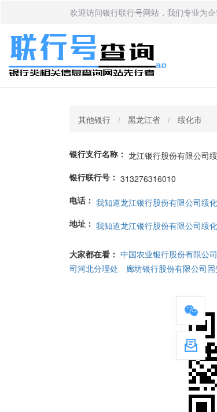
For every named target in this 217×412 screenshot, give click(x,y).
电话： (81, 200)
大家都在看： (93, 254)
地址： (81, 223)
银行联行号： (93, 177)
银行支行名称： (97, 153)
